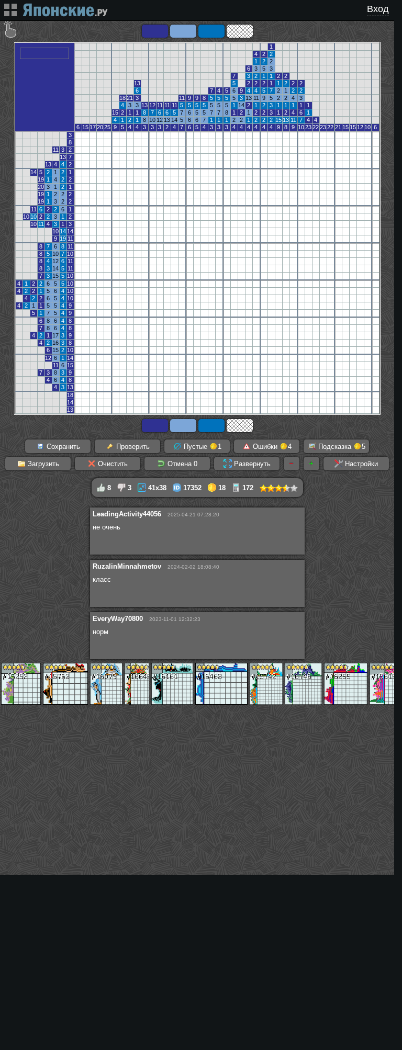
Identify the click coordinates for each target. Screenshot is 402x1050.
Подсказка (340, 446)
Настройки (360, 464)
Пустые (201, 446)
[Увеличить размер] (311, 463)
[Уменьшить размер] (291, 463)
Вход (378, 9)
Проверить (132, 446)
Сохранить (62, 446)
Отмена (181, 464)
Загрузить (42, 464)
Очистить (112, 464)
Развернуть (251, 464)
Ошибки (271, 446)
